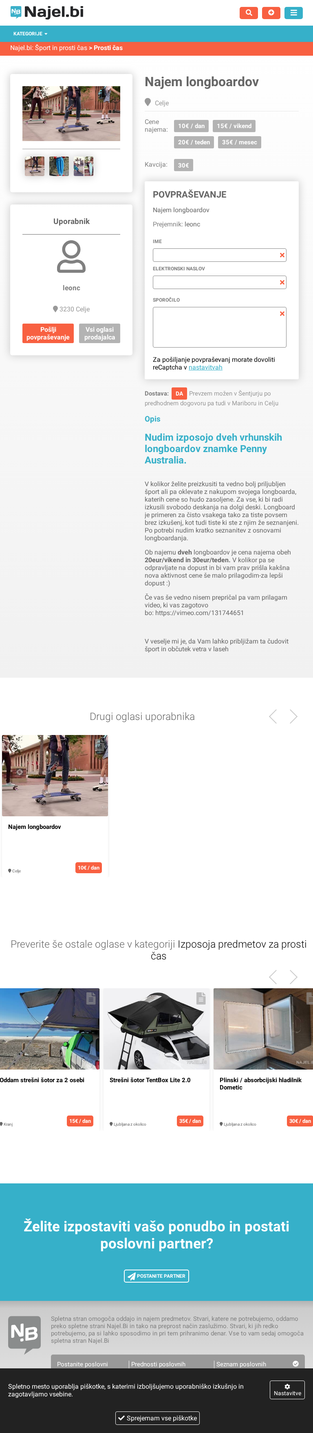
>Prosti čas (106, 48)
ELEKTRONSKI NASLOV (179, 269)
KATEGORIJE (27, 34)
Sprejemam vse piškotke (162, 1418)
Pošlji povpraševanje (48, 333)
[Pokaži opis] (99, 745)
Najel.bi (21, 48)
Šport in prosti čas (61, 48)
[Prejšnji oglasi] (290, 716)
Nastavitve (287, 1393)
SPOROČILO (166, 300)
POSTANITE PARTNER (160, 1276)
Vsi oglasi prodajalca (99, 333)
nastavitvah (206, 367)
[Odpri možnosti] (293, 13)
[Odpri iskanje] (249, 13)
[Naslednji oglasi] (276, 716)
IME (157, 241)
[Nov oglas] (271, 13)
